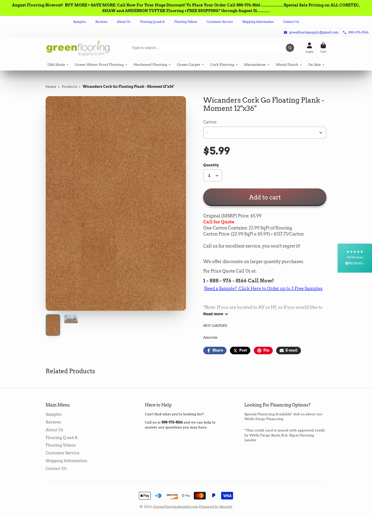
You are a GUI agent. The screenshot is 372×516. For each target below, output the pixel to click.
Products (69, 87)
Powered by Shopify (215, 507)
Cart (323, 47)
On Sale (314, 65)
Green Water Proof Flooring (99, 65)
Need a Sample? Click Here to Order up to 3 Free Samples (263, 288)
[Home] (78, 48)
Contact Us (291, 22)
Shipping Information (258, 22)
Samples (79, 22)
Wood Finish (287, 65)
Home (51, 87)
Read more (213, 314)
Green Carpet (188, 65)
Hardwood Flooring (150, 65)
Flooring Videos (185, 22)
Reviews (101, 22)
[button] (355, 258)
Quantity (211, 165)
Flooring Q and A (152, 22)
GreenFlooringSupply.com (175, 507)
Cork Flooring (222, 65)
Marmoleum (255, 65)
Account (309, 47)
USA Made (56, 65)
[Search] (290, 48)
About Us (123, 22)
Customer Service (220, 22)
